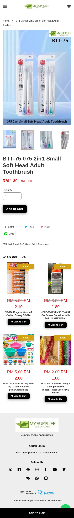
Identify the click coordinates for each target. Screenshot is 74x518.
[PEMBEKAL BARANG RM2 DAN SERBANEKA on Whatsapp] (37, 479)
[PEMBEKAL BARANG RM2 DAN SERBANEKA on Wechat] (28, 479)
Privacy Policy (38, 500)
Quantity (7, 189)
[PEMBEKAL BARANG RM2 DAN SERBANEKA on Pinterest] (28, 471)
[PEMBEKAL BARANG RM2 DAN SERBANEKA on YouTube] (54, 471)
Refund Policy (55, 500)
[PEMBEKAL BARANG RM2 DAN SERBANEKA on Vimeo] (63, 471)
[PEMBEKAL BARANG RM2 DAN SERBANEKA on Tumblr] (46, 471)
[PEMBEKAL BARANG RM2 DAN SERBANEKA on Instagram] (37, 471)
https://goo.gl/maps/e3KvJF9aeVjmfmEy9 (37, 452)
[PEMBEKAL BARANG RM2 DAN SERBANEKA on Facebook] (19, 471)
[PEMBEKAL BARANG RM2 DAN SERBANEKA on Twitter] (10, 471)
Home (6, 20)
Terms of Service (20, 500)
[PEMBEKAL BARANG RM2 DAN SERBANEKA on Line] (46, 479)
